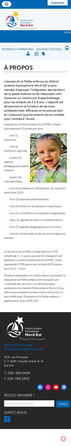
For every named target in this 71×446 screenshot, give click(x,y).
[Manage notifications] (63, 438)
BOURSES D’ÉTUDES (49, 49)
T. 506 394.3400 (17, 373)
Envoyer (63, 403)
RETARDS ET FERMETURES (18, 49)
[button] (67, 32)
